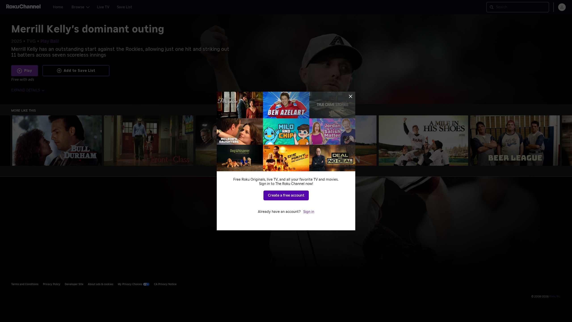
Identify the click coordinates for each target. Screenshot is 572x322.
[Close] (350, 96)
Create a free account (286, 195)
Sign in (308, 212)
